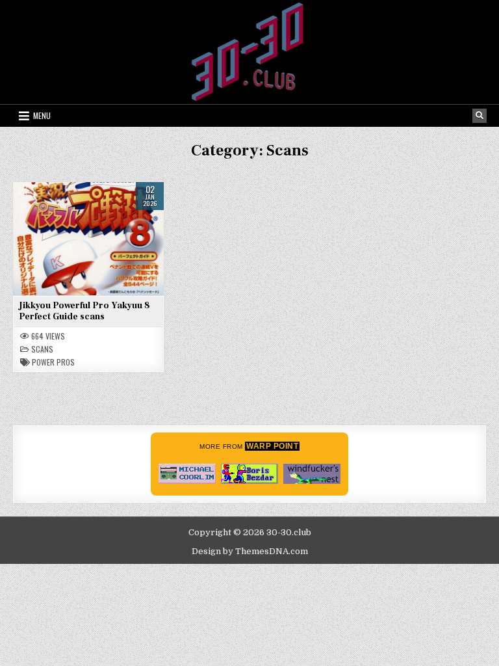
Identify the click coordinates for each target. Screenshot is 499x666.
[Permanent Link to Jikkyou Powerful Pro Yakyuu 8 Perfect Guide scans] (88, 238)
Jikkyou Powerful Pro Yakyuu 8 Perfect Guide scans (84, 311)
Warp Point (272, 446)
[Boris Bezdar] (249, 474)
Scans (42, 349)
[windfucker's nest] (311, 474)
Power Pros (53, 362)
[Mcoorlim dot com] (187, 474)
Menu (42, 115)
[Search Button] (479, 116)
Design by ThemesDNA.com (250, 551)
